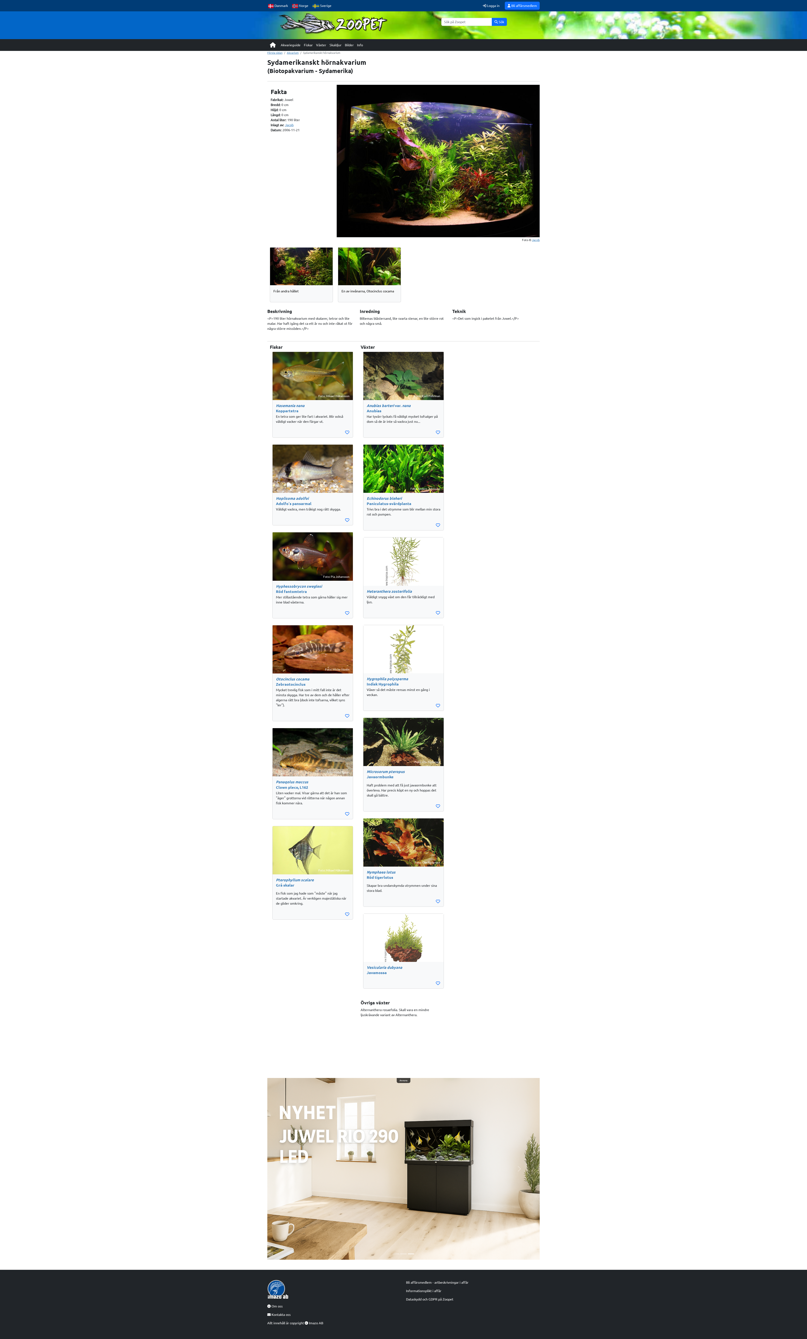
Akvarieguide (291, 45)
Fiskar (308, 45)
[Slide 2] (403, 1254)
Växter (321, 45)
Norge (303, 6)
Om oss (277, 1306)
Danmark (281, 6)
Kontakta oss (281, 1314)
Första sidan (274, 52)
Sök (501, 22)
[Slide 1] (396, 1254)
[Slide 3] (411, 1254)
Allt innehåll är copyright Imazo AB (295, 1323)
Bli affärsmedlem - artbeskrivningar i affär (437, 1282)
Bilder (349, 45)
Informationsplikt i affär (423, 1291)
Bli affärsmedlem (523, 6)
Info (360, 45)
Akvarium (293, 52)
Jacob (289, 125)
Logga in (493, 6)
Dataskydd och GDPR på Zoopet (429, 1299)
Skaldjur (336, 45)
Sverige (325, 6)
